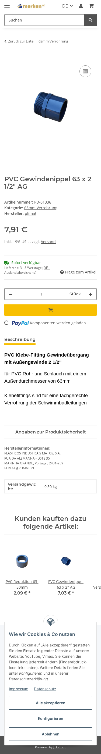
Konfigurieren (50, 718)
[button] (81, 6)
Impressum (18, 689)
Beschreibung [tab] (20, 339)
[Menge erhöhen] (90, 294)
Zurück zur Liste (20, 41)
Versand (48, 241)
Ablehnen (51, 734)
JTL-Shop (59, 747)
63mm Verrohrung (40, 207)
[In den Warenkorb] (8, 58)
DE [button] (65, 6)
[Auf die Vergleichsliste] (85, 71)
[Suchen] (90, 20)
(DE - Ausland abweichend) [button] (27, 270)
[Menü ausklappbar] (7, 3)
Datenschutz (45, 689)
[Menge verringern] (10, 294)
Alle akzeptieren (50, 702)
